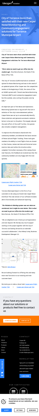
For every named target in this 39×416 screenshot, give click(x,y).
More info (32, 410)
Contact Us (25, 321)
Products (4, 345)
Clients (3, 347)
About (3, 340)
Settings (19, 410)
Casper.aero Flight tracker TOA (12, 182)
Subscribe (25, 376)
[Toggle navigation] (35, 3)
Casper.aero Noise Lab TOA (17, 185)
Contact (3, 352)
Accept (6, 410)
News (3, 350)
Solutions (4, 342)
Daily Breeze (11, 267)
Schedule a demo (10, 321)
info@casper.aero (28, 352)
